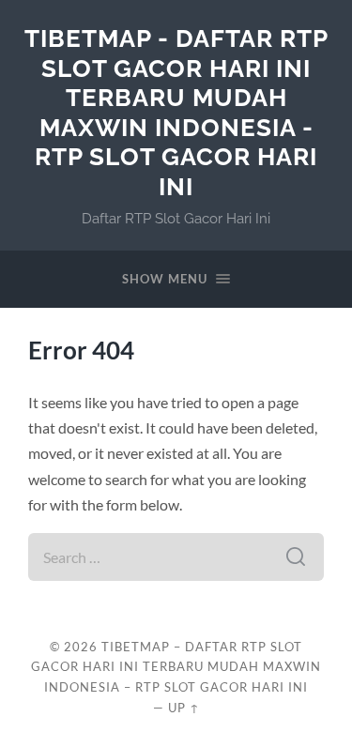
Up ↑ (184, 707)
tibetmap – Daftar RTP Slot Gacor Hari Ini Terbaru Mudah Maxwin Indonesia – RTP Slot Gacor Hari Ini (176, 667)
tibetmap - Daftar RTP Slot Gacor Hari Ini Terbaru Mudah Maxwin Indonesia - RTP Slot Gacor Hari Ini (176, 112)
